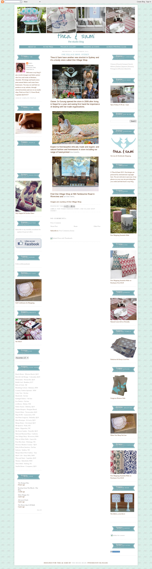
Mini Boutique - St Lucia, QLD (25, 420)
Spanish (127, 69)
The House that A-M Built (26, 505)
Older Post (97, 226)
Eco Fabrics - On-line (22, 401)
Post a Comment (55, 223)
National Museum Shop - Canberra (26, 434)
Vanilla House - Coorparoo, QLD (25, 466)
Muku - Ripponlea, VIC (23, 428)
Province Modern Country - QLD (26, 445)
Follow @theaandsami (22, 264)
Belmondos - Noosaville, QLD (25, 380)
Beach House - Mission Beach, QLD (26, 374)
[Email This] (65, 206)
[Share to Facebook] (72, 206)
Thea (30, 63)
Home (76, 226)
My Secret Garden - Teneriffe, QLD (26, 431)
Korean (130, 66)
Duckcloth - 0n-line (21, 396)
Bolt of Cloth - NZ (21, 385)
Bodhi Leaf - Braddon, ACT (24, 382)
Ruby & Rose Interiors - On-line (25, 447)
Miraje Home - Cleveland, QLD (25, 423)
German (124, 64)
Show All (39, 510)
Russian (121, 69)
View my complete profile (25, 98)
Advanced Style (23, 500)
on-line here (69, 196)
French (119, 64)
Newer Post (54, 226)
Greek (130, 64)
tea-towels (74, 152)
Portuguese (114, 69)
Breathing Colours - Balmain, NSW (26, 388)
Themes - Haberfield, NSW (23, 461)
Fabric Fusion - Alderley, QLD (25, 407)
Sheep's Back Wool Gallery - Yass (26, 453)
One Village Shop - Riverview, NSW (26, 436)
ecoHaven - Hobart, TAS (23, 404)
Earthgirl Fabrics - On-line (23, 398)
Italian (118, 66)
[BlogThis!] (67, 206)
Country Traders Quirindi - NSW (25, 390)
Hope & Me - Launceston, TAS (25, 415)
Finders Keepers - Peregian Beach (26, 409)
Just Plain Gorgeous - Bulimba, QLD (27, 417)
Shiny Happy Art (23, 495)
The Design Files (23, 483)
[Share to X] (69, 206)
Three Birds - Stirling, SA (23, 463)
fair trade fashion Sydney (68, 209)
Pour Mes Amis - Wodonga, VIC (25, 442)
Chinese (113, 64)
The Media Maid (79, 563)
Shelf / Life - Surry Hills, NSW (25, 455)
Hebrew (112, 66)
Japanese (124, 66)
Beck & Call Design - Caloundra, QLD (27, 377)
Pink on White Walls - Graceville (25, 439)
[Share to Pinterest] (74, 206)
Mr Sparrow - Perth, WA (23, 425)
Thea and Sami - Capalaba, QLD (25, 458)
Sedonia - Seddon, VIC (22, 450)
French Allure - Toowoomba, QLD (26, 412)
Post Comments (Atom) (66, 231)
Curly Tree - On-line (21, 393)
